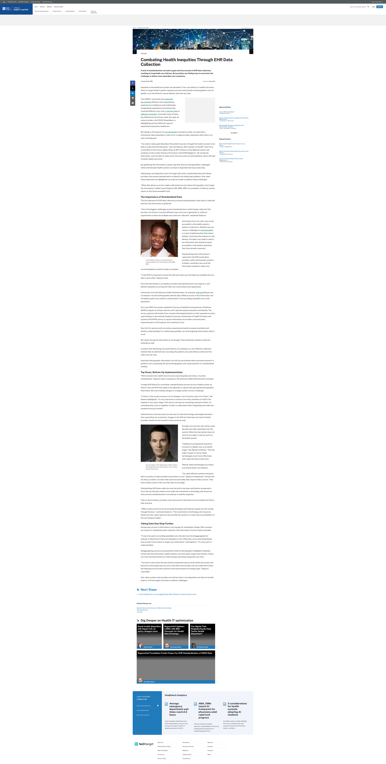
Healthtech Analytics (23, 1)
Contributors (186, 758)
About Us (160, 742)
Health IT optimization (143, 27)
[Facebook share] (132, 83)
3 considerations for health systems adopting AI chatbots (237, 709)
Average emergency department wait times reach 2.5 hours (179, 709)
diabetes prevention (149, 114)
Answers (210, 746)
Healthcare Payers (35, 1)
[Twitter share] (132, 88)
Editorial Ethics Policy (164, 746)
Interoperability (70, 11)
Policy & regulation (94, 11)
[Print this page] (132, 98)
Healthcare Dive (12, 1)
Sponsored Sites (58, 6)
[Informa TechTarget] (4, 2)
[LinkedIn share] (132, 93)
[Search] (368, 7)
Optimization (82, 11)
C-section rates (171, 111)
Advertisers (186, 742)
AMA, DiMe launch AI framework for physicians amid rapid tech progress (208, 710)
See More (234, 133)
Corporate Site (187, 754)
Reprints (210, 742)
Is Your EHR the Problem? (227, 112)
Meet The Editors (163, 750)
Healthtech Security (47, 1)
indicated (200, 292)
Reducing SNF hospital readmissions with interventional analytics (231, 126)
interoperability (207, 230)
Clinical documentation (42, 11)
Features (42, 6)
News (36, 6)
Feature (144, 53)
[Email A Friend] (132, 103)
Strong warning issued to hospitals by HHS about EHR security (233, 118)
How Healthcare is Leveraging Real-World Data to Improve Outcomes (167, 594)
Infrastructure (57, 11)
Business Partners (188, 746)
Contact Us (161, 754)
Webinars (49, 6)
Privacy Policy (162, 758)
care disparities (170, 132)
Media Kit (185, 750)
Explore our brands (376, 1)
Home (134, 27)
